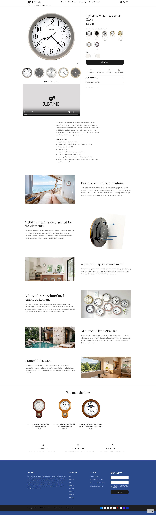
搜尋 (70, 476)
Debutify (71, 508)
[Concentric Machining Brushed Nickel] (104, 33)
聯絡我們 (71, 488)
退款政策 (71, 497)
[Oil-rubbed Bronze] (96, 44)
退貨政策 (71, 479)
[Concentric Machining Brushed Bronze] (120, 33)
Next (78, 36)
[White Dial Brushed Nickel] (89, 33)
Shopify (58, 508)
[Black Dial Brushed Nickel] (96, 33)
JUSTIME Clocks (43, 508)
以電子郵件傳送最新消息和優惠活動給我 (120, 486)
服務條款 (71, 485)
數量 (87, 52)
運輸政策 (71, 491)
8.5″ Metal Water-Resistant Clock (41, 5)
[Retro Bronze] (89, 44)
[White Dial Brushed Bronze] (112, 33)
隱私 (70, 482)
